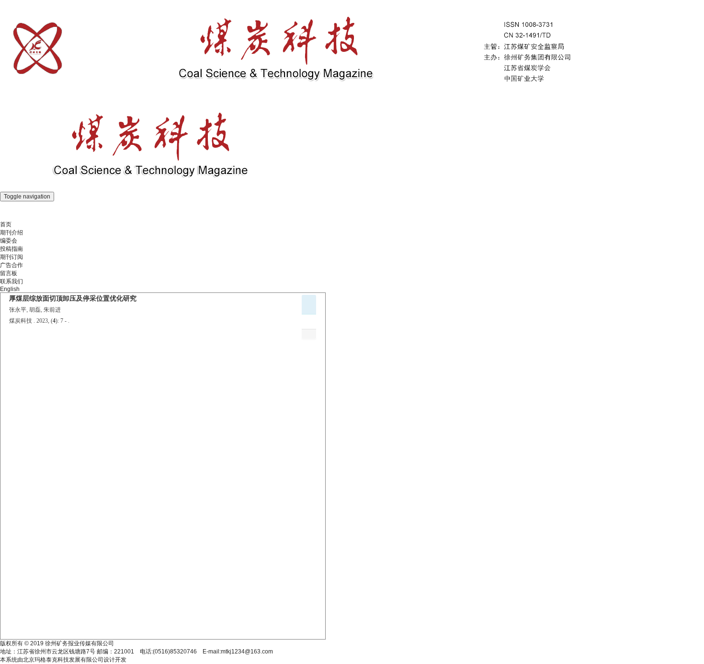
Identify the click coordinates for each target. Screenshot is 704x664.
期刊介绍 (11, 232)
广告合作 (11, 265)
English (10, 289)
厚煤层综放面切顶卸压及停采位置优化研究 (72, 298)
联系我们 (11, 281)
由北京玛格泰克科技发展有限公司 (60, 659)
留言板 (8, 273)
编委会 (8, 240)
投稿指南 (11, 248)
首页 (5, 224)
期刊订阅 (11, 257)
